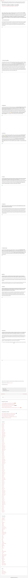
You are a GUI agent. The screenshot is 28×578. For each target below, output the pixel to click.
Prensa (2, 553)
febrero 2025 (3, 443)
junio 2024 (3, 452)
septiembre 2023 (3, 462)
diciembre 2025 (3, 432)
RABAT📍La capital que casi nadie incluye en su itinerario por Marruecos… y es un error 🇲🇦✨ (12, 407)
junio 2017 (3, 506)
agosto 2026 (3, 423)
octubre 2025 (3, 434)
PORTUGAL (3, 552)
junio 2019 (3, 486)
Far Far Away (3, 534)
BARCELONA (3, 522)
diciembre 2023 (3, 459)
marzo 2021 (3, 481)
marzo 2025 (3, 442)
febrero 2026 (3, 430)
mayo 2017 (3, 507)
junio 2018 (3, 497)
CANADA (3, 523)
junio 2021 (3, 480)
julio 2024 (3, 451)
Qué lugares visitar (4, 555)
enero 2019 (3, 489)
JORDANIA (3, 542)
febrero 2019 (3, 488)
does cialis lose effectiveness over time (6, 416)
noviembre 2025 (3, 433)
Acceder (3, 570)
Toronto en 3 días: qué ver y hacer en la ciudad (7, 406)
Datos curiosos (3, 526)
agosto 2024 (3, 450)
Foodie (2, 535)
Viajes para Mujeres (4, 564)
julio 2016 (3, 508)
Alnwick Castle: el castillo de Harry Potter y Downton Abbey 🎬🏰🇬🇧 (9, 405)
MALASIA (3, 544)
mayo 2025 (3, 440)
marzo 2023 (3, 469)
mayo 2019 (3, 487)
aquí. (7, 384)
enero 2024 (3, 458)
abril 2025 (3, 441)
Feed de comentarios (4, 572)
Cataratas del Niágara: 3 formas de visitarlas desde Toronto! (8, 404)
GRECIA (2, 536)
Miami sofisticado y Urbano (14, 416)
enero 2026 (3, 431)
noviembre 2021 (3, 478)
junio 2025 (3, 439)
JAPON (2, 541)
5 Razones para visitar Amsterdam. (11, 414)
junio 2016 (3, 509)
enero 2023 (3, 471)
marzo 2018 (3, 499)
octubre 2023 (3, 461)
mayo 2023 (3, 467)
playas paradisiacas (4, 551)
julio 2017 (3, 505)
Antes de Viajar (3, 517)
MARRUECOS (3, 545)
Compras (3, 524)
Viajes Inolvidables (4, 563)
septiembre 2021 (3, 479)
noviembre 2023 (3, 460)
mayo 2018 (3, 498)
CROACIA (3, 525)
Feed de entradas (3, 571)
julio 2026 (3, 424)
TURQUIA (3, 560)
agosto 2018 (3, 495)
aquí (11, 340)
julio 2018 (3, 496)
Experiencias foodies (4, 532)
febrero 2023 (3, 470)
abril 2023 (3, 468)
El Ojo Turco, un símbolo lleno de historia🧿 (12, 413)
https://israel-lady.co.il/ (4, 413)
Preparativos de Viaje (4, 554)
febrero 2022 (3, 477)
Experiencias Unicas (4, 533)
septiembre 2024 (3, 449)
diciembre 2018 (3, 490)
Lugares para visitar (4, 543)
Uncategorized (3, 561)
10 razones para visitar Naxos (10, 415)
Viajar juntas (3, 562)
